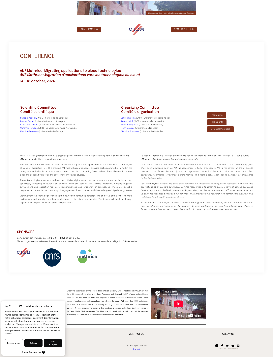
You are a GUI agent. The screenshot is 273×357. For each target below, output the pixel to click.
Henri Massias (128, 128)
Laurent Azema (128, 118)
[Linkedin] (238, 345)
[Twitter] (227, 345)
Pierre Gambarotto (29, 125)
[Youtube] (233, 345)
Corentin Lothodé (29, 128)
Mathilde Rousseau (29, 131)
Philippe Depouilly (28, 118)
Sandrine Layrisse (129, 125)
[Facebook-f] (222, 345)
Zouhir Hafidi (127, 121)
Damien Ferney (27, 121)
